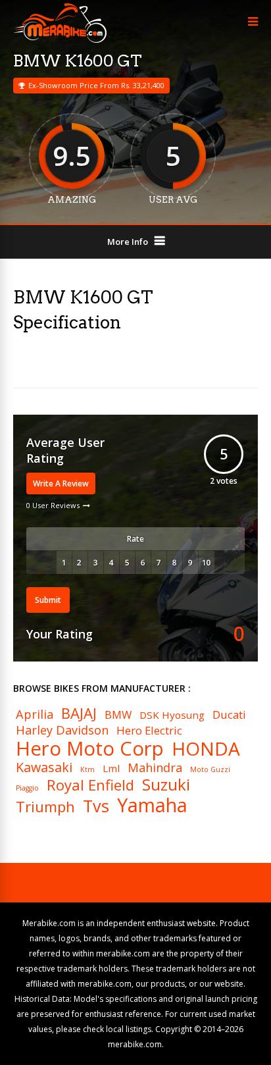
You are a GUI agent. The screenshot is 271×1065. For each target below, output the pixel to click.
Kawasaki (44, 767)
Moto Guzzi (210, 769)
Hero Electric (149, 731)
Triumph (45, 806)
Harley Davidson (62, 730)
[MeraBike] (60, 39)
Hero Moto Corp (90, 748)
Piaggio (27, 788)
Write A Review (61, 483)
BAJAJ (79, 713)
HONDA (206, 748)
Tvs (96, 806)
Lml (111, 768)
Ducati (229, 715)
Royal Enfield (90, 784)
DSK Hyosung (172, 715)
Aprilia (34, 714)
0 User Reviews (53, 505)
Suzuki (166, 784)
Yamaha (152, 805)
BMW (118, 715)
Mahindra (155, 767)
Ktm (87, 769)
